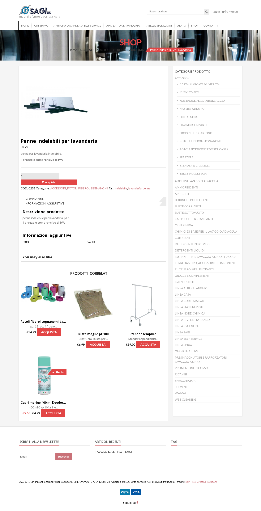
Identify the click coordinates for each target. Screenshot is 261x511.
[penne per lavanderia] (55, 102)
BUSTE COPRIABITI (188, 206)
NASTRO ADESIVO (192, 108)
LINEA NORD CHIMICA (190, 313)
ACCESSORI (87, 50)
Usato (181, 25)
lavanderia (135, 188)
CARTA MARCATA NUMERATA (200, 84)
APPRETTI (182, 193)
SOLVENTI (182, 387)
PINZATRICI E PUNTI (193, 124)
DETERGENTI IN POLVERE (192, 244)
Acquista (50, 182)
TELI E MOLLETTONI (193, 173)
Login (216, 11)
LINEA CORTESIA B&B (189, 300)
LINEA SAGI (182, 332)
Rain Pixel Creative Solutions (201, 481)
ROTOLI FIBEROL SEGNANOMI (121, 50)
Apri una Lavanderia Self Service (77, 25)
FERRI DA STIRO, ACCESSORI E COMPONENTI (206, 263)
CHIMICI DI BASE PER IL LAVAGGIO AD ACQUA (206, 231)
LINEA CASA (183, 294)
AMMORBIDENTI (186, 187)
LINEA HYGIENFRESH (189, 307)
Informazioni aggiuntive (44, 203)
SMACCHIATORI (185, 380)
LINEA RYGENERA (187, 326)
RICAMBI (181, 374)
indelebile (121, 188)
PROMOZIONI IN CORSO (191, 368)
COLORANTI (183, 237)
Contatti (210, 25)
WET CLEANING (185, 399)
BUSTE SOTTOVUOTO (189, 212)
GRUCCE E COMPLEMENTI (193, 275)
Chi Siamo (41, 25)
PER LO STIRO (189, 116)
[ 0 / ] (232, 11)
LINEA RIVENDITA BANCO (192, 319)
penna (146, 188)
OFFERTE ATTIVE (187, 351)
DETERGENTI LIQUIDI (190, 250)
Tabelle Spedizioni (158, 25)
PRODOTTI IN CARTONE (196, 133)
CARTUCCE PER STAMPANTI (194, 219)
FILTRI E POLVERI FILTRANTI (194, 269)
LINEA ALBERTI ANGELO (191, 288)
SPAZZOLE (187, 157)
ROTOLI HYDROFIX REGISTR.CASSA (204, 149)
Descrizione (34, 199)
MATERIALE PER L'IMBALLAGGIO (202, 100)
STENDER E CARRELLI (195, 165)
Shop (195, 25)
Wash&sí (180, 393)
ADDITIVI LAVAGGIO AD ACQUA (196, 181)
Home (25, 25)
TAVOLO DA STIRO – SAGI (113, 451)
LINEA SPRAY (183, 345)
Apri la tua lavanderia (123, 25)
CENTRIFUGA (184, 225)
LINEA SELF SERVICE (188, 338)
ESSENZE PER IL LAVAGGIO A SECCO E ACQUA (205, 256)
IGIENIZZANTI (189, 92)
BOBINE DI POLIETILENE (191, 200)
